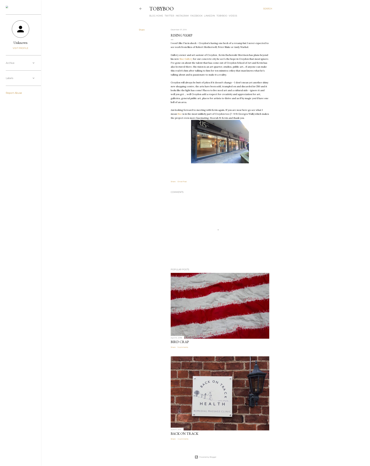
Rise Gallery (186, 58)
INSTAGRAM (182, 15)
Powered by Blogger (207, 457)
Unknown (20, 42)
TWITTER (169, 15)
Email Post (182, 181)
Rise (180, 113)
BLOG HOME (156, 15)
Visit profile (20, 48)
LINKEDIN (209, 15)
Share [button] (142, 30)
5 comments (183, 347)
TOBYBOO (222, 15)
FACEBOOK (196, 15)
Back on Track (184, 433)
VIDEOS (233, 15)
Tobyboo (161, 8)
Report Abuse (14, 93)
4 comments (183, 439)
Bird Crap (180, 342)
